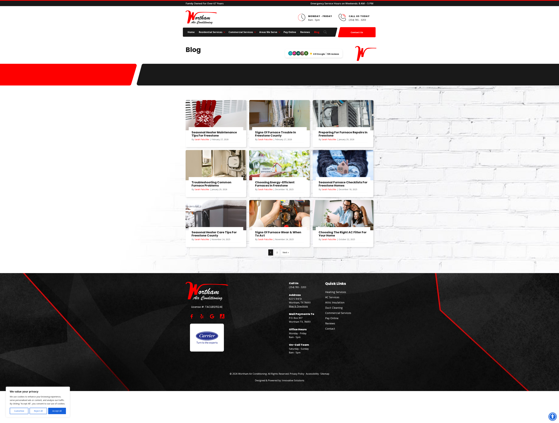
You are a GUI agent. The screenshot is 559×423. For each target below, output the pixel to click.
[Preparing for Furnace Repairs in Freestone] (343, 123)
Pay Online (290, 32)
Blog (316, 32)
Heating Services (335, 292)
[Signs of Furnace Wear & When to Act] (279, 223)
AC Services (332, 297)
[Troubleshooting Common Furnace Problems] (216, 173)
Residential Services (210, 32)
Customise (19, 410)
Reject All (38, 410)
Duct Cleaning (334, 307)
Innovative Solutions (293, 380)
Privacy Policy (297, 373)
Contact (330, 328)
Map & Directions (298, 306)
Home (191, 32)
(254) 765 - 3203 (297, 287)
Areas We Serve (268, 32)
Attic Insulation (334, 302)
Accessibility (312, 373)
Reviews (305, 32)
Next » (286, 252)
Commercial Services (241, 32)
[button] (224, 32)
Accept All (57, 410)
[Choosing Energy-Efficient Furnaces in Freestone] (279, 173)
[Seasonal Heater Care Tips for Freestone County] (216, 223)
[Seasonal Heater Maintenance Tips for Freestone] (216, 123)
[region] (38, 402)
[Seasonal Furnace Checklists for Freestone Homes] (343, 173)
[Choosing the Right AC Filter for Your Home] (343, 223)
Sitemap (324, 373)
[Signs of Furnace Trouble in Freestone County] (279, 123)
